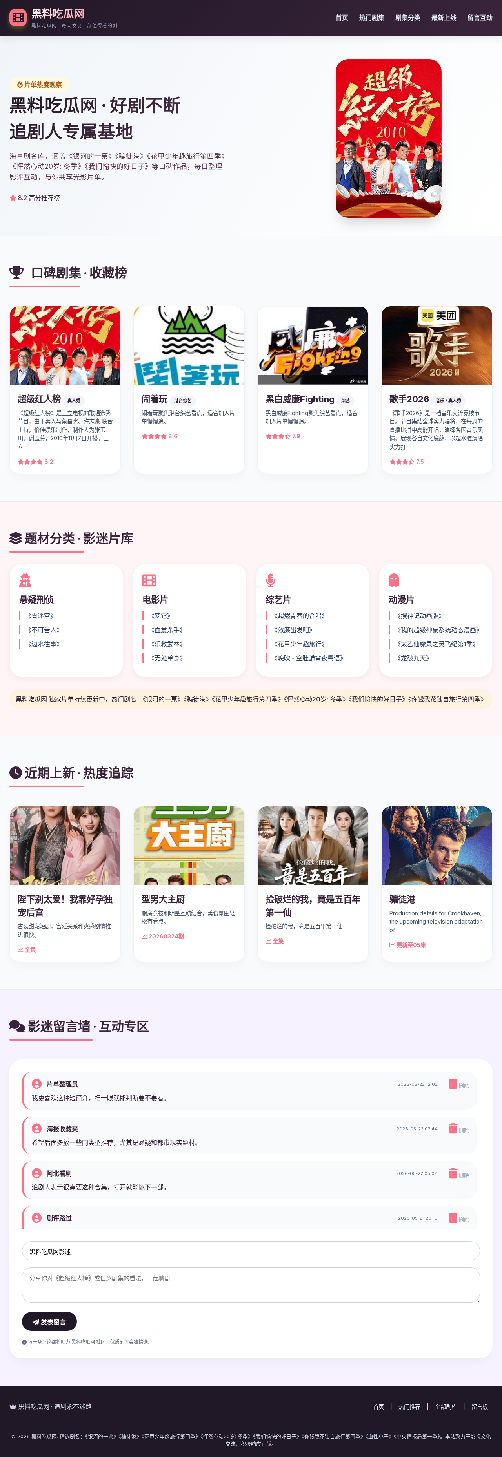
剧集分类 (407, 18)
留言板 (479, 1406)
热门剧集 (371, 18)
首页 (342, 18)
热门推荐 (409, 1406)
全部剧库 (446, 1406)
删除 (463, 1086)
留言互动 (480, 18)
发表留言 (52, 1322)
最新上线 (444, 18)
